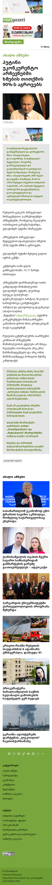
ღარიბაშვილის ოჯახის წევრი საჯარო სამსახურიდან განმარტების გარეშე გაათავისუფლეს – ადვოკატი (25, 562)
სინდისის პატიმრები (14, 816)
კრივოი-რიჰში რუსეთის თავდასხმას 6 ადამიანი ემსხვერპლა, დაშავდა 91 (22, 649)
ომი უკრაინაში (11, 825)
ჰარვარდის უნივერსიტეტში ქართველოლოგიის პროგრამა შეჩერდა (26, 606)
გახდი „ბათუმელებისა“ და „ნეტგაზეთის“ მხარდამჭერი (24, 429)
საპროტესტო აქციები (14, 820)
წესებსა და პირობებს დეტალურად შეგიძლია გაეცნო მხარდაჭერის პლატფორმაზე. (25, 446)
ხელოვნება (9, 789)
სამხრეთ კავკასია (12, 794)
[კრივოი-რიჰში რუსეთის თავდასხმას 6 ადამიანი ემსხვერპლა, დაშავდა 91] (26, 629)
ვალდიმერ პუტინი (12, 460)
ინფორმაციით (26, 315)
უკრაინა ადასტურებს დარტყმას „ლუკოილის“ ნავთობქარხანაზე (21, 737)
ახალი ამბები (16, 55)
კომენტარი (9, 784)
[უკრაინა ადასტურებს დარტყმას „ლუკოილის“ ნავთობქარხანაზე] (26, 718)
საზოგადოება (10, 775)
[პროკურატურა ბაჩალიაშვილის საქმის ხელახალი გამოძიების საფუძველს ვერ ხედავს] (26, 672)
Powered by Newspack (12, 874)
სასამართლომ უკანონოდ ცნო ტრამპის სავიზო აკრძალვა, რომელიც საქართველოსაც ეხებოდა (26, 516)
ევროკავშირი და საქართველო (19, 834)
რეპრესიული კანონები (15, 829)
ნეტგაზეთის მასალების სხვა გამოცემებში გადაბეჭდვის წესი (23, 879)
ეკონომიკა (9, 780)
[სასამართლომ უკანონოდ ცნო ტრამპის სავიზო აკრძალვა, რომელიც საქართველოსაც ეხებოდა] (26, 495)
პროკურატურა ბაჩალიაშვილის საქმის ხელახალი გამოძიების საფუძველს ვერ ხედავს (21, 693)
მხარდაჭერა (13, 41)
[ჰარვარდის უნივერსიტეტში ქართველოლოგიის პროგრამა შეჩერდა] (26, 587)
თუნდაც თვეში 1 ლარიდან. (23, 436)
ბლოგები (8, 798)
